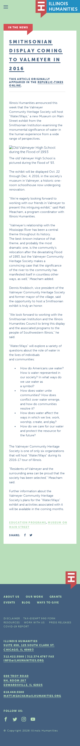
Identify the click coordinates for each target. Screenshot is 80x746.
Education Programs (27, 522)
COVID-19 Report (16, 626)
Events (9, 602)
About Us (11, 596)
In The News (18, 27)
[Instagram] (26, 720)
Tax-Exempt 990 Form (39, 618)
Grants (56, 596)
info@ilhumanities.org (24, 660)
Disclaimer (12, 618)
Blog (26, 602)
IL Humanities (58, 9)
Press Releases (60, 622)
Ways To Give (48, 602)
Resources (12, 622)
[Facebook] (8, 720)
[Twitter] (17, 720)
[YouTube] (35, 720)
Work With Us (34, 622)
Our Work (34, 596)
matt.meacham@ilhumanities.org (32, 696)
